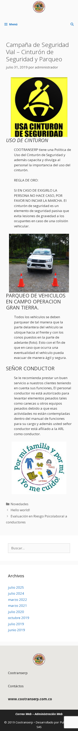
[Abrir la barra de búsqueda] (72, 24)
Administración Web (49, 714)
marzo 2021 (17, 605)
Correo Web (23, 714)
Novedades (19, 504)
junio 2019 (16, 630)
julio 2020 (16, 611)
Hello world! (20, 510)
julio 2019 (16, 624)
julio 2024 (16, 593)
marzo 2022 (17, 599)
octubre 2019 (18, 617)
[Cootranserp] (39, 7)
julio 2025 (16, 587)
